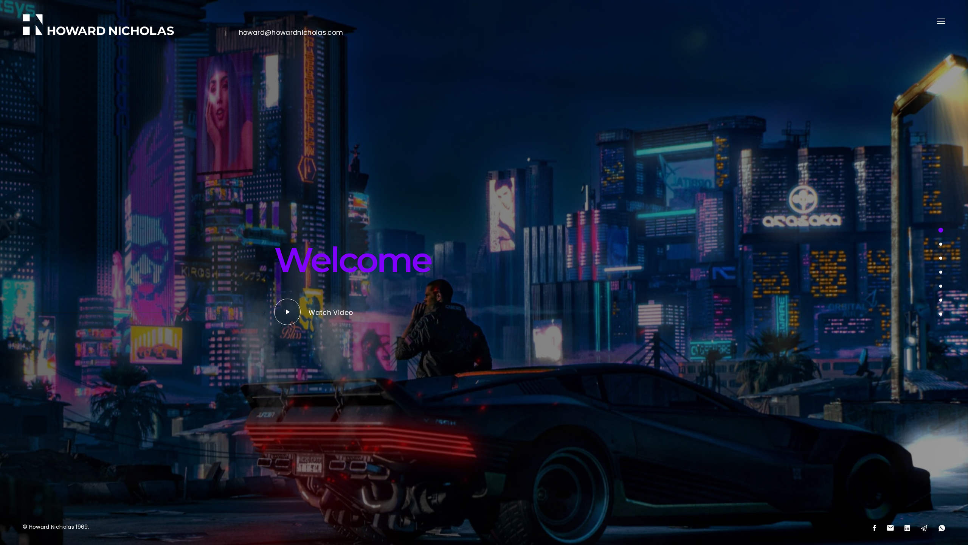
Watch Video (331, 312)
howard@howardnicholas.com (291, 32)
